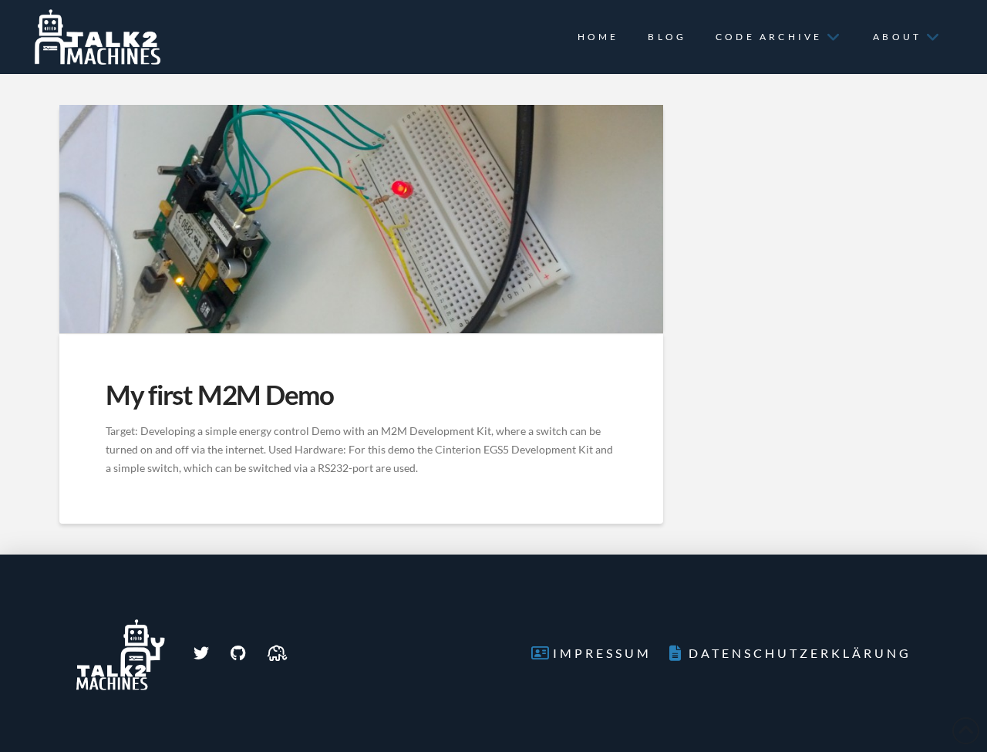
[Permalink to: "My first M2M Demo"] (361, 219)
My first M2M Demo (220, 394)
